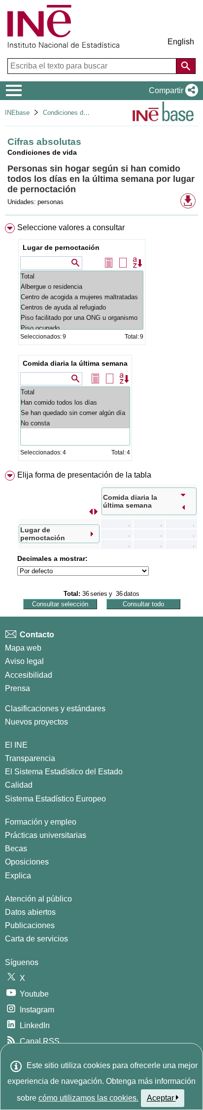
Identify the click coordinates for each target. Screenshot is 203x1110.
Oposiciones (27, 862)
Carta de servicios (36, 939)
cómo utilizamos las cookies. (88, 1098)
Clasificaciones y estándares (55, 708)
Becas (16, 848)
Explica (18, 875)
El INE (16, 745)
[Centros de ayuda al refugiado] (82, 307)
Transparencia (30, 758)
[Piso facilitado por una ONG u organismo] (82, 317)
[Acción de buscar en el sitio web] (186, 66)
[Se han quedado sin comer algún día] (75, 413)
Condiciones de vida (72, 112)
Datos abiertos (30, 912)
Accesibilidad (28, 675)
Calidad (19, 785)
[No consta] (75, 423)
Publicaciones (30, 925)
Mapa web (23, 648)
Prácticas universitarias (45, 835)
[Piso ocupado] (82, 328)
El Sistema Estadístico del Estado (64, 771)
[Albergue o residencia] (82, 286)
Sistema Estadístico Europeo (55, 799)
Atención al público (38, 899)
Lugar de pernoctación (61, 247)
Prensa (17, 688)
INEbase (17, 112)
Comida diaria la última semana (75, 363)
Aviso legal (24, 661)
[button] (171, 91)
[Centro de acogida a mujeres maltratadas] (82, 297)
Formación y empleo (40, 822)
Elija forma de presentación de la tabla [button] (84, 475)
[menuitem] (101, 344)
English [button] (181, 41)
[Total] (82, 276)
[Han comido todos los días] (75, 402)
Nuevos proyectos (36, 722)
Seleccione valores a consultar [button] (71, 227)
